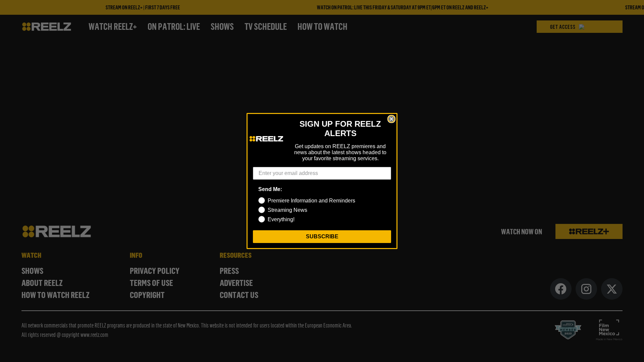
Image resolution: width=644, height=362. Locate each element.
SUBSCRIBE (322, 236)
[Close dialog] (391, 119)
